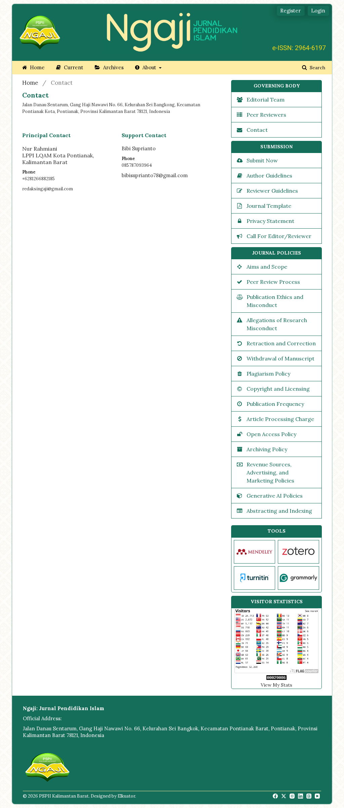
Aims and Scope (267, 266)
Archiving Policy (267, 449)
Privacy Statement (270, 221)
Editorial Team (266, 99)
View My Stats (276, 685)
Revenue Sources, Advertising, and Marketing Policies (270, 472)
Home (37, 67)
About (149, 67)
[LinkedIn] (301, 796)
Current (72, 67)
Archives (113, 67)
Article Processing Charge (280, 419)
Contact (257, 129)
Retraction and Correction (281, 343)
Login (318, 10)
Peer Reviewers (266, 114)
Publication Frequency (275, 403)
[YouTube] (317, 796)
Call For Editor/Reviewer (279, 236)
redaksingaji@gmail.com (47, 189)
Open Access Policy (271, 434)
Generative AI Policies (275, 495)
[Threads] (309, 796)
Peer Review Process (273, 281)
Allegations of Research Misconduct (277, 324)
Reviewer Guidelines (272, 190)
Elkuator (126, 796)
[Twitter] (284, 796)
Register (290, 10)
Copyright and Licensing (278, 388)
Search (316, 68)
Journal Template (269, 205)
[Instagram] (292, 796)
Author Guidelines (269, 175)
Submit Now (262, 160)
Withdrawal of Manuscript (280, 358)
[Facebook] (275, 796)
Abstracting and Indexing (279, 510)
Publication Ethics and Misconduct (275, 301)
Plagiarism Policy (268, 373)
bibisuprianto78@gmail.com (155, 175)
